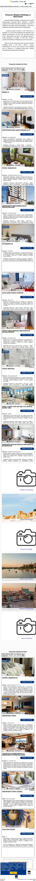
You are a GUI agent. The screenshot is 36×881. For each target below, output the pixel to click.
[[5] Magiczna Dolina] (18, 819)
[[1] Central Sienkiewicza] (18, 667)
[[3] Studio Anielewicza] (18, 157)
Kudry (3, 812)
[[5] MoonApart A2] (18, 233)
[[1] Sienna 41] (18, 81)
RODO (8, 870)
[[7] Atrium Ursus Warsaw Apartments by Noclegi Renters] (18, 320)
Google (23, 863)
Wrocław (4, 661)
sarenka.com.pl (18, 2)
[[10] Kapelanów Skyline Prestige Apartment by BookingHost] (18, 434)
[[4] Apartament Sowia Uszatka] (18, 781)
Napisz (34, 880)
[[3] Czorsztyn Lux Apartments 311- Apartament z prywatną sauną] (18, 743)
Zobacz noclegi (27, 96)
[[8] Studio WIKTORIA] (18, 358)
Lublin (3, 774)
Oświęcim (4, 698)
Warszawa (5, 75)
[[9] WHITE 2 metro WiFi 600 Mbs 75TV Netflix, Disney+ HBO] (18, 396)
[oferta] (7, 89)
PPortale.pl (2, 880)
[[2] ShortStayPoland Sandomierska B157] (18, 119)
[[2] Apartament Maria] (18, 705)
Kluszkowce (5, 736)
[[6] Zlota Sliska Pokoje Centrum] (18, 282)
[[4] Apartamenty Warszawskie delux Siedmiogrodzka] (18, 195)
